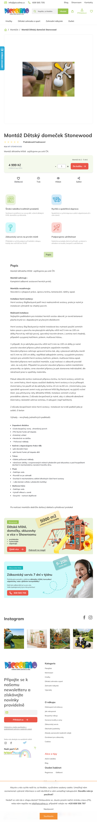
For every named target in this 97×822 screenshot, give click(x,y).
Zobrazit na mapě (37, 550)
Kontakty (88, 2)
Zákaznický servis (51, 724)
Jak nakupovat (50, 711)
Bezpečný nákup (51, 716)
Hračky (47, 677)
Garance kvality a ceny (53, 720)
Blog (66, 2)
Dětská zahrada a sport (54, 681)
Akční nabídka (50, 759)
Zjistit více (14, 549)
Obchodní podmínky (52, 729)
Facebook (84, 617)
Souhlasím (48, 816)
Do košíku (77, 166)
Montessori (49, 673)
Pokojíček (48, 668)
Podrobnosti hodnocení (34, 142)
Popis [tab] (48, 254)
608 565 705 (20, 593)
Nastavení (48, 809)
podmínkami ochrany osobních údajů (18, 729)
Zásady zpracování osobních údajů (58, 733)
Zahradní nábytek (52, 686)
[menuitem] (9, 21)
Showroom (76, 2)
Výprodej (48, 690)
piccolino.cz (90, 617)
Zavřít (52, 186)
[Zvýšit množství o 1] (67, 166)
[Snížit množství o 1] (56, 166)
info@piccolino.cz (40, 803)
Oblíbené (59, 772)
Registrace (49, 772)
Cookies (48, 742)
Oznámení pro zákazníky (54, 737)
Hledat (63, 11)
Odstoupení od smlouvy (54, 707)
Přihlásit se (18, 719)
